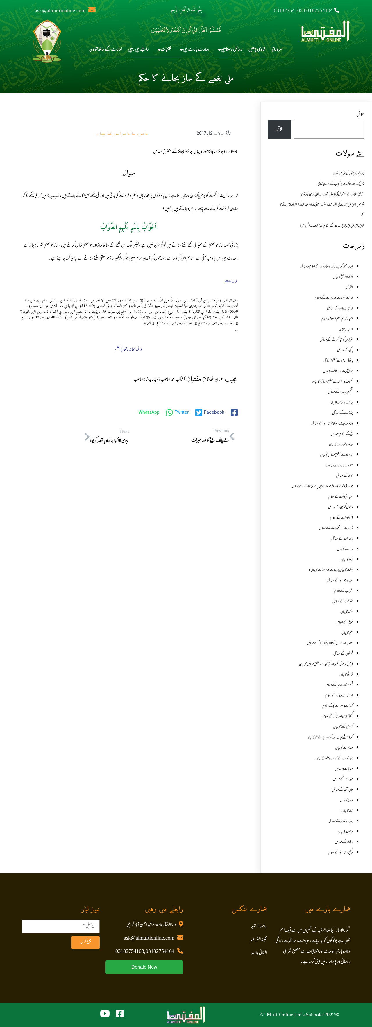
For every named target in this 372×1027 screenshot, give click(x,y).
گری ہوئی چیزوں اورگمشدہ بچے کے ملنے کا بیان (330, 737)
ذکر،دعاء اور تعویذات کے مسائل (336, 528)
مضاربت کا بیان (344, 748)
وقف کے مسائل (344, 842)
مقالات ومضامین (344, 769)
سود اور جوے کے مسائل (340, 580)
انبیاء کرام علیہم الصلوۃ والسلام (337, 319)
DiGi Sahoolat (309, 1015)
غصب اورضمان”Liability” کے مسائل (330, 643)
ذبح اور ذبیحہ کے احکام (341, 518)
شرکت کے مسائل (342, 601)
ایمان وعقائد (346, 329)
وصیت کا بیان (345, 831)
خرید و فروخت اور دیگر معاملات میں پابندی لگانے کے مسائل (322, 486)
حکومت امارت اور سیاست (339, 465)
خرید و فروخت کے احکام (340, 497)
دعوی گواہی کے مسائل (340, 507)
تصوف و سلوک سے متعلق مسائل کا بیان (332, 381)
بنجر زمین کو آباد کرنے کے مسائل (336, 340)
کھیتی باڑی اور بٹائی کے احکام (338, 716)
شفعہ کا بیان (346, 612)
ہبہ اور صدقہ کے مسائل (340, 821)
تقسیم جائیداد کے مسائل (340, 392)
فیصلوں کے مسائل (343, 654)
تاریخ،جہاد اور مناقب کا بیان (338, 371)
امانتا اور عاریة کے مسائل (340, 308)
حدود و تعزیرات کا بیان (341, 444)
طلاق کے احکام (345, 622)
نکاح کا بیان (346, 800)
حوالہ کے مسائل (344, 476)
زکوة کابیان (347, 559)
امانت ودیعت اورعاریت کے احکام (334, 298)
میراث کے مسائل (343, 779)
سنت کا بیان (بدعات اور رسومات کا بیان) (331, 570)
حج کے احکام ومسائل (342, 434)
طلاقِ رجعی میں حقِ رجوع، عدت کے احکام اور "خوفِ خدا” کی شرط (332, 226)
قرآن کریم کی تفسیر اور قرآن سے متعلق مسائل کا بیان (326, 664)
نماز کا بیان (347, 811)
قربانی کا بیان (346, 674)
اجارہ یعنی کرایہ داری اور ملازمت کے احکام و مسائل (326, 266)
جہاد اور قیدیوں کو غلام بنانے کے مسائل (332, 423)
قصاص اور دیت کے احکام (339, 695)
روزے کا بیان (345, 549)
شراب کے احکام (343, 591)
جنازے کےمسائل (342, 413)
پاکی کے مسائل (345, 350)
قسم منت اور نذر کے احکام (339, 685)
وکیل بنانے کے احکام (340, 852)
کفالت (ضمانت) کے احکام (337, 706)
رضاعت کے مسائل (342, 538)
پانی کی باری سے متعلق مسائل (338, 361)
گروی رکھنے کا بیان (343, 727)
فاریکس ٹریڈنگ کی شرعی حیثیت (348, 173)
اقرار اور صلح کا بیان (343, 277)
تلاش (360, 114)
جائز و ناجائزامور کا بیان (123, 133)
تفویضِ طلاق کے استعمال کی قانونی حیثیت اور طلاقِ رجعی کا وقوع (332, 194)
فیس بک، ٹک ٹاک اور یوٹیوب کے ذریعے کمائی (341, 184)
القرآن (349, 287)
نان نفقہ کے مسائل (342, 790)
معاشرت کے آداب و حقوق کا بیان (334, 758)
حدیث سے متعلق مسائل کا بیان (336, 455)
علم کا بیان (347, 633)
